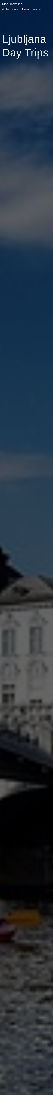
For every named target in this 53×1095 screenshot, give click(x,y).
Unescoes (36, 9)
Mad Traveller (12, 4)
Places (25, 9)
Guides (5, 9)
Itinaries (15, 9)
